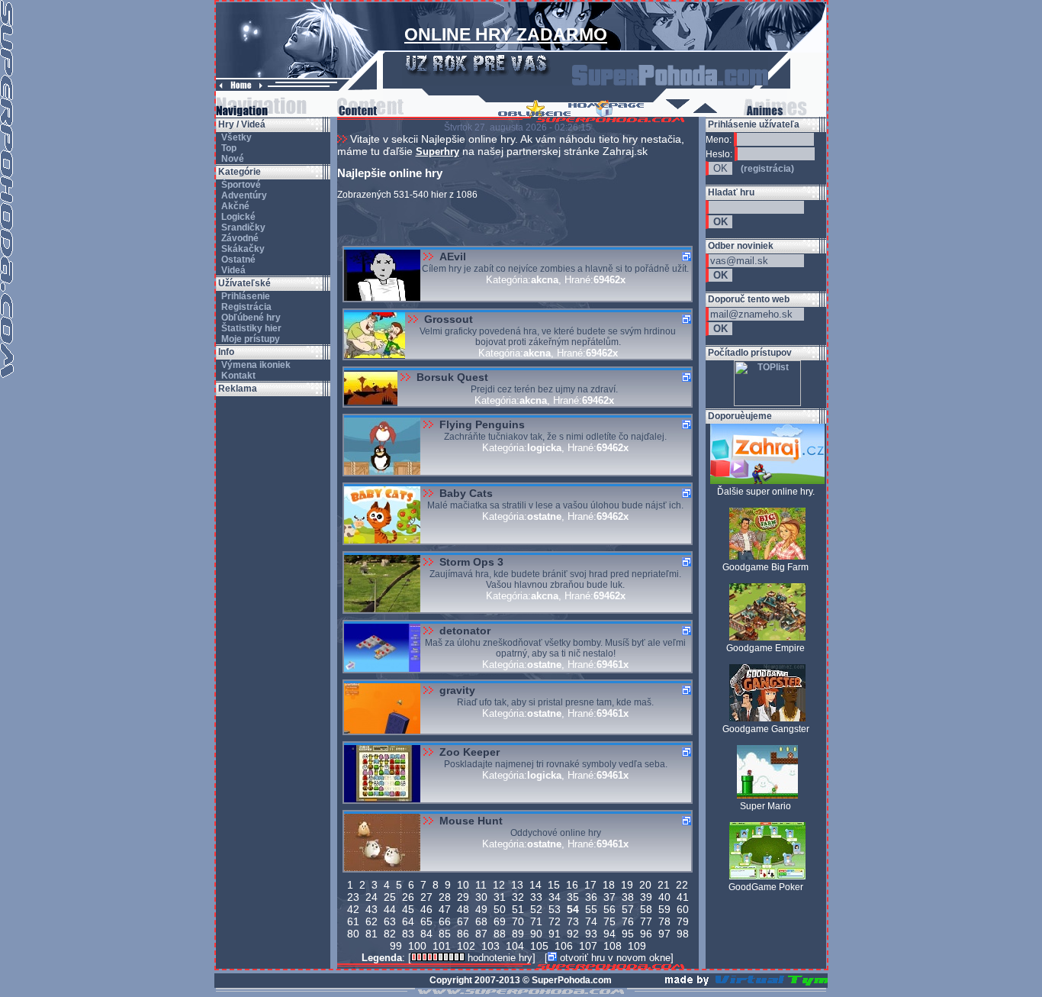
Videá (232, 270)
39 (646, 897)
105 (539, 946)
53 (554, 909)
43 (371, 909)
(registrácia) (767, 168)
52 (536, 909)
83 (408, 934)
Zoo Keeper (469, 752)
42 (353, 909)
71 (536, 921)
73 (573, 921)
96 (646, 934)
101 (441, 946)
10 (463, 885)
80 (353, 934)
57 (628, 909)
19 (627, 885)
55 (591, 909)
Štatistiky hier (250, 328)
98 (683, 934)
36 (591, 897)
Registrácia (245, 307)
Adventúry (243, 195)
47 (445, 909)
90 (536, 934)
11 (481, 885)
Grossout (448, 319)
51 (518, 909)
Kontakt (237, 375)
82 (390, 934)
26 (408, 897)
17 (590, 885)
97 (664, 934)
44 (390, 909)
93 (591, 934)
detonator (464, 630)
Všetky (235, 137)
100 (417, 946)
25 (390, 897)
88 (499, 934)
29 (463, 897)
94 (609, 934)
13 (517, 885)
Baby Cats (466, 493)
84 (426, 934)
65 (426, 921)
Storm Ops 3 (471, 562)
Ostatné (237, 259)
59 (664, 909)
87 (481, 934)
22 (682, 885)
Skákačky (242, 249)
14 (535, 885)
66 (445, 921)
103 (490, 946)
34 (554, 897)
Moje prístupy (249, 339)
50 (499, 909)
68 (481, 921)
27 (426, 897)
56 (609, 909)
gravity (457, 690)
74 (591, 921)
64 (408, 921)
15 (554, 885)
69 (499, 921)
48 (463, 909)
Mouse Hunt (471, 821)
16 (572, 885)
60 (683, 909)
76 (628, 921)
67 (463, 921)
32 (518, 897)
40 (664, 897)
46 (426, 909)
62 (371, 921)
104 (515, 946)
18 (609, 885)
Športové (240, 184)
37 (609, 897)
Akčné (234, 206)
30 (481, 897)
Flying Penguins (482, 424)
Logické (237, 216)
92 (573, 934)
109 (637, 946)
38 (628, 897)
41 (683, 897)
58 (646, 909)
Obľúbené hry (250, 317)
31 (499, 897)
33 (536, 897)
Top (227, 148)
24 (371, 897)
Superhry (437, 151)
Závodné (239, 238)
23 (353, 897)
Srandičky (242, 227)
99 (396, 946)
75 (609, 921)
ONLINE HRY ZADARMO (505, 34)
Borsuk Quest (452, 377)
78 (664, 921)
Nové (231, 158)
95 (628, 934)
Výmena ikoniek (255, 365)
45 (408, 909)
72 (554, 921)
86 (463, 934)
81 (371, 934)
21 (663, 885)
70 (518, 921)
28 (445, 897)
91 (554, 934)
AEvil (452, 256)
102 (466, 946)
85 (445, 934)
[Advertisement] (273, 625)
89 (518, 934)
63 (390, 921)
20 (645, 885)
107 (588, 946)
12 (499, 885)
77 (646, 921)
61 (353, 921)
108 (612, 946)
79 (683, 921)
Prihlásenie (244, 296)
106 (564, 946)
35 (573, 897)
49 (481, 909)
